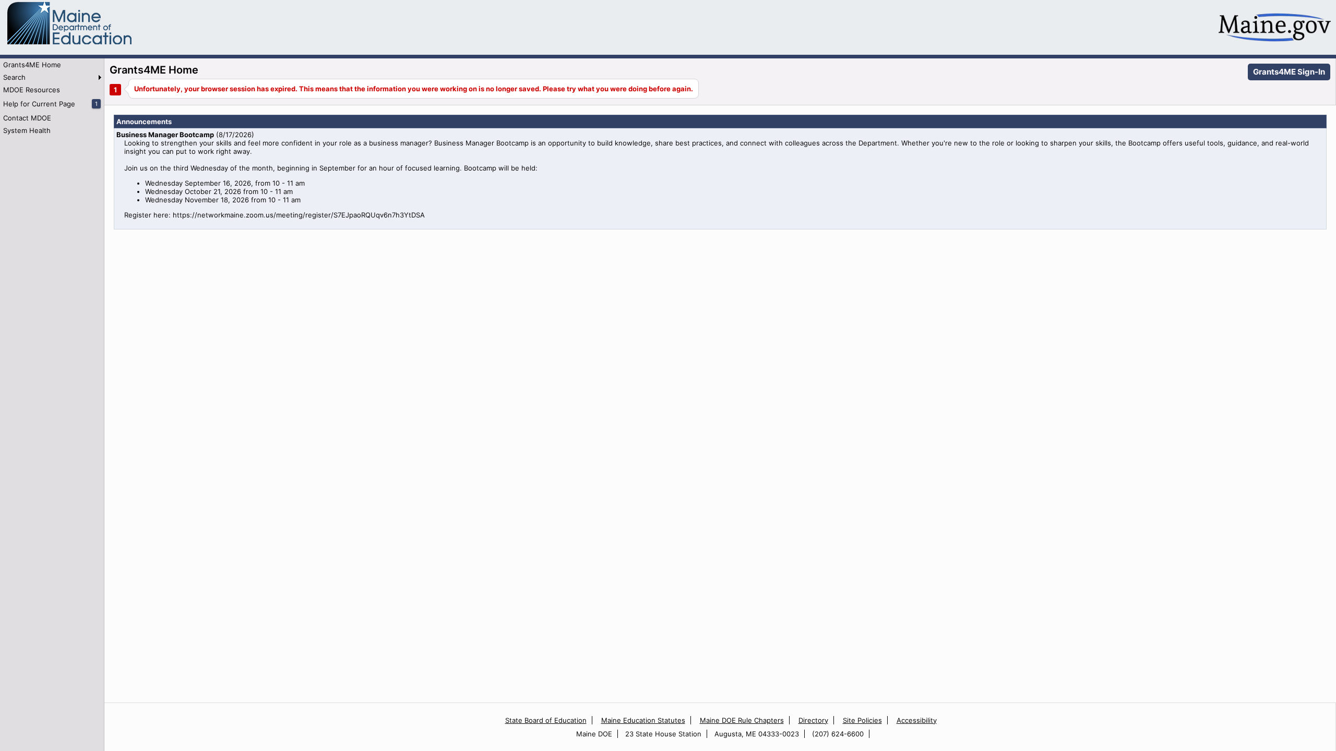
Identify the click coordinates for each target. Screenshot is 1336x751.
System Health (27, 130)
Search (14, 77)
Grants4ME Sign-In (1289, 72)
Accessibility (917, 720)
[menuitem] (52, 64)
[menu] (52, 97)
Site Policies (862, 720)
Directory (813, 720)
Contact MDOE (27, 118)
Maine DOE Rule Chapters (742, 720)
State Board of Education (546, 720)
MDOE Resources (31, 90)
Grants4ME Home (32, 64)
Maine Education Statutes (643, 720)
